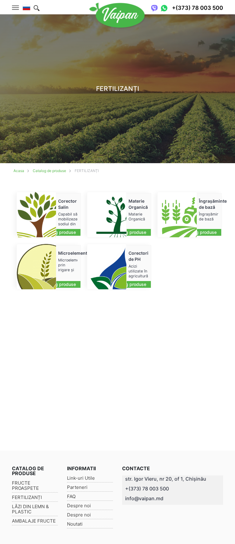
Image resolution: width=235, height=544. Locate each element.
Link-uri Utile (81, 478)
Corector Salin (67, 204)
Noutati (75, 524)
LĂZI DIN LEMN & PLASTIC (30, 509)
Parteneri (77, 487)
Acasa (18, 170)
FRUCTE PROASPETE (25, 485)
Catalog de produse (49, 170)
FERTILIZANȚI (87, 170)
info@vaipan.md (144, 498)
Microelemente (67, 253)
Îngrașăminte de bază (208, 204)
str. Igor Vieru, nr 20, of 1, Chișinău (165, 479)
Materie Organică (138, 204)
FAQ (71, 496)
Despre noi (79, 505)
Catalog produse (59, 232)
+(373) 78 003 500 (147, 489)
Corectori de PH (138, 256)
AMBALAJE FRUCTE (34, 521)
